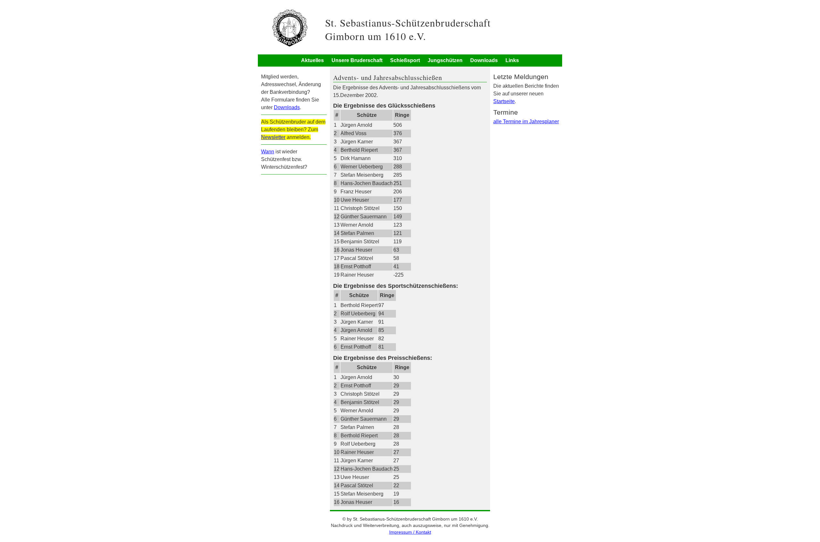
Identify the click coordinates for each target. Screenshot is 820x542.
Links (512, 60)
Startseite (504, 101)
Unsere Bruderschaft (357, 60)
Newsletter (273, 137)
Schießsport (405, 60)
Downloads (484, 60)
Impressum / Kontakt (410, 532)
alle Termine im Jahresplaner (526, 121)
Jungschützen (445, 60)
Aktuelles (312, 60)
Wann (267, 151)
